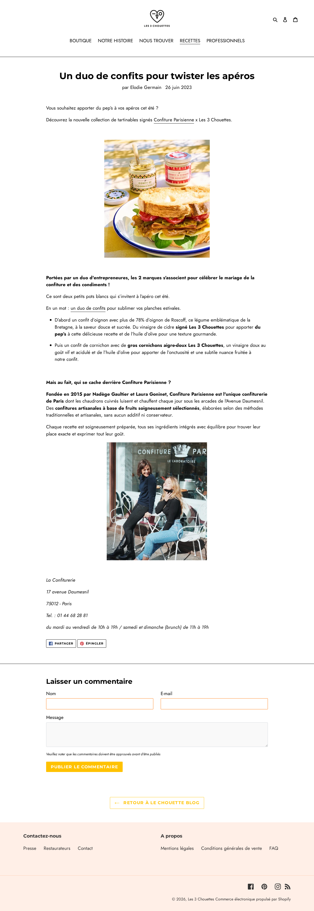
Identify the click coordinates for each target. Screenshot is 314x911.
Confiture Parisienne (174, 119)
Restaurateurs (57, 848)
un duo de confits (88, 308)
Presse (29, 848)
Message (55, 717)
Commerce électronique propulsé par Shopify (253, 899)
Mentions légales (177, 848)
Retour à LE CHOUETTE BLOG (160, 802)
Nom (51, 693)
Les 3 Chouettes (201, 899)
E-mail (166, 693)
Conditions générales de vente (231, 848)
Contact (85, 848)
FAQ (273, 848)
